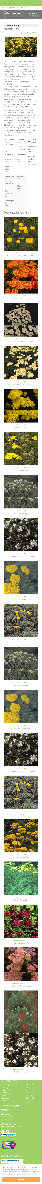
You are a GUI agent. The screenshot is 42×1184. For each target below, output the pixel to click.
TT (7, 1131)
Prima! (21, 1179)
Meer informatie (32, 1174)
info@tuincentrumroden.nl (13, 1126)
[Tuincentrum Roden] (11, 14)
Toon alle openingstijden (11, 1105)
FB (2, 1131)
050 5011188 (34, 16)
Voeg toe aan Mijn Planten (28, 32)
